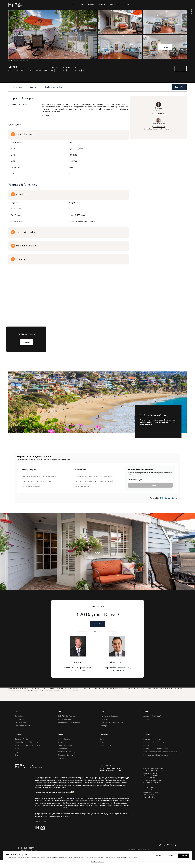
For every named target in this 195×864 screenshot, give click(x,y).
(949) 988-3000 (157, 768)
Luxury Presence (142, 849)
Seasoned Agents (65, 745)
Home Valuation (64, 719)
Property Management (152, 739)
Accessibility (148, 787)
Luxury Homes (20, 722)
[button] (179, 87)
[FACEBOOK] (156, 845)
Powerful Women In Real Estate (27, 745)
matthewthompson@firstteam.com (159, 129)
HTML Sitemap (106, 745)
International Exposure (109, 716)
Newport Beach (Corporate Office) (77, 668)
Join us (146, 719)
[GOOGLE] (176, 845)
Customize (171, 855)
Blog (16, 752)
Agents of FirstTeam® (152, 716)
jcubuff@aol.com (159, 113)
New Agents (63, 742)
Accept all (184, 855)
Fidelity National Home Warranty (156, 749)
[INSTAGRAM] (160, 845)
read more (143, 429)
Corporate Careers (65, 755)
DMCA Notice (40, 821)
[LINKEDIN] (164, 845)
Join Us (61, 758)
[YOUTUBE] (168, 845)
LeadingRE (104, 726)
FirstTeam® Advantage (67, 752)
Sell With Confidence (66, 716)
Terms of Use (148, 790)
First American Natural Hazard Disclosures (160, 752)
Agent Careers (64, 739)
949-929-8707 (159, 111)
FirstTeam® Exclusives (23, 726)
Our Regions (19, 719)
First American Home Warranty (155, 755)
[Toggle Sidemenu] (192, 5)
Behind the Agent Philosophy (26, 742)
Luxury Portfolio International (112, 722)
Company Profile (21, 739)
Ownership (62, 749)
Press (17, 749)
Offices (17, 755)
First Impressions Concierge (69, 722)
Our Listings (19, 716)
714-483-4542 (159, 126)
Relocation (147, 745)
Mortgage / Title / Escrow (153, 742)
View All (165, 47)
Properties (104, 719)
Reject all (159, 855)
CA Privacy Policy (150, 792)
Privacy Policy (149, 795)
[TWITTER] (172, 845)
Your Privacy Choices (97, 862)
